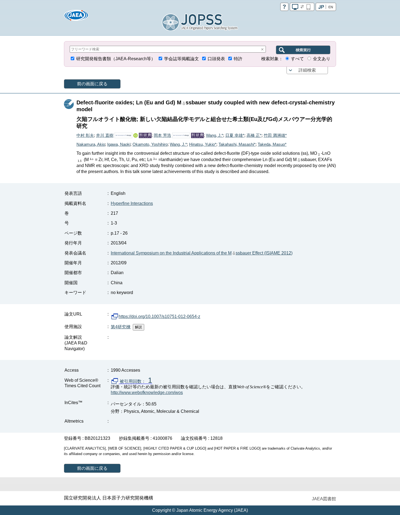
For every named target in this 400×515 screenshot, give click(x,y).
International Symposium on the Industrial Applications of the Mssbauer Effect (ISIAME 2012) (202, 253)
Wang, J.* (214, 135)
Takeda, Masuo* (272, 144)
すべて (297, 58)
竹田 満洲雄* (275, 135)
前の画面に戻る (92, 83)
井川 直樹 (104, 135)
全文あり (321, 58)
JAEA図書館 (324, 498)
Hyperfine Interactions (132, 203)
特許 (238, 58)
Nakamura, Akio (90, 144)
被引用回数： (135, 381)
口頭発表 (216, 58)
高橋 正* (254, 135)
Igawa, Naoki (118, 144)
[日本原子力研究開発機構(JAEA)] (76, 17)
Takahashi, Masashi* (237, 144)
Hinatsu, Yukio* (202, 144)
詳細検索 (307, 70)
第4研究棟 (121, 327)
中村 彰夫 (85, 135)
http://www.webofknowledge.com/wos (147, 392)
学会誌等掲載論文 (181, 58)
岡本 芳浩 (162, 135)
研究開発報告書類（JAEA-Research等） (115, 58)
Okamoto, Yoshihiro (150, 144)
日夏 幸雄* (234, 135)
